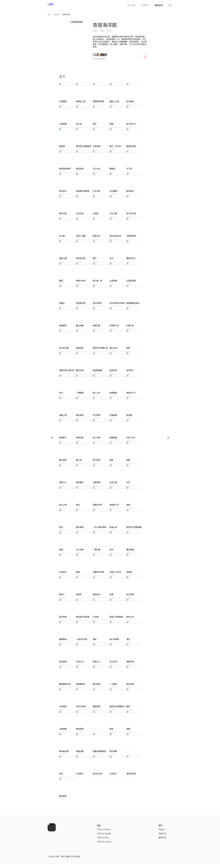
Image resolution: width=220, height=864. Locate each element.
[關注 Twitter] (169, 856)
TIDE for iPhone (103, 829)
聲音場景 (131, 5)
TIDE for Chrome (104, 841)
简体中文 (162, 833)
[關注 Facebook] (157, 856)
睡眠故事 (159, 5)
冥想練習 (145, 5)
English (162, 829)
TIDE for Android (104, 833)
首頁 (49, 14)
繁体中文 (162, 837)
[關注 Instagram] (163, 856)
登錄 (170, 5)
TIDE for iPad (102, 837)
